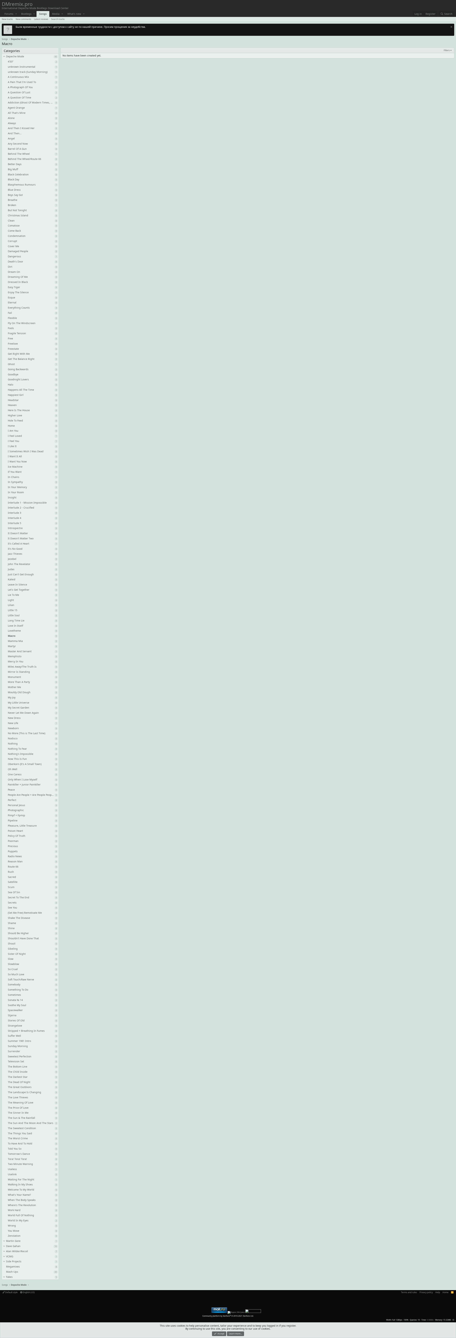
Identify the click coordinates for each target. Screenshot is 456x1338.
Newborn (13, 728)
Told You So (14, 1148)
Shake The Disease (19, 918)
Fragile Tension (17, 333)
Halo (10, 384)
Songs (43, 13)
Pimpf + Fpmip (16, 815)
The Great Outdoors (20, 1087)
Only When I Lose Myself (22, 779)
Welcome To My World (21, 1189)
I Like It (12, 446)
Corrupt (12, 241)
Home (11, 425)
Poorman (13, 841)
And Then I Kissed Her (21, 128)
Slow (10, 958)
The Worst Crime (18, 1138)
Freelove (13, 343)
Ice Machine (15, 466)
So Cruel (13, 969)
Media (55, 13)
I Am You (13, 430)
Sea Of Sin (14, 892)
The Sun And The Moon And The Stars (30, 1123)
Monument (14, 677)
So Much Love (16, 974)
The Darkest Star (18, 1077)
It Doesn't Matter (18, 533)
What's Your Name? (19, 1194)
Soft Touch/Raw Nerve (21, 979)
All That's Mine (16, 112)
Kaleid (11, 579)
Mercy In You (15, 661)
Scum (11, 887)
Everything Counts (19, 307)
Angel (11, 138)
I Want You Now (17, 461)
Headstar (13, 400)
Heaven (12, 405)
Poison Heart (15, 830)
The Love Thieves (18, 1097)
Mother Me (14, 687)
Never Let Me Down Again (23, 712)
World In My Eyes (18, 1220)
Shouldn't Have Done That (23, 938)
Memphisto (14, 656)
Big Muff (13, 169)
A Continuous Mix (18, 77)
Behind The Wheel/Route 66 (24, 159)
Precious (13, 846)
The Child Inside (17, 1071)
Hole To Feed (15, 420)
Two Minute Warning (20, 1164)
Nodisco (12, 738)
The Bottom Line (17, 1066)
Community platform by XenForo (228, 1316)
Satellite (12, 882)
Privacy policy (426, 1292)
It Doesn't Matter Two (20, 538)
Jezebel (12, 559)
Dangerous (14, 256)
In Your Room (16, 492)
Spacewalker (15, 1010)
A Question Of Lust (19, 92)
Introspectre (15, 528)
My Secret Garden (18, 707)
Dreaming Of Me (18, 276)
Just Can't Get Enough (21, 574)
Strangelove (15, 1025)
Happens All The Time (21, 389)
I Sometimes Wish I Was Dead (25, 451)
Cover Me (13, 246)
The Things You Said (20, 1133)
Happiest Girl (16, 395)
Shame (12, 923)
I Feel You (13, 441)
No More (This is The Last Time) (26, 733)
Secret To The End (18, 897)
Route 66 (13, 866)
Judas (11, 569)
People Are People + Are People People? (31, 794)
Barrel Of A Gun (17, 148)
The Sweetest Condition (22, 1128)
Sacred (12, 877)
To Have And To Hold (20, 1143)
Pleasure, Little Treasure (22, 825)
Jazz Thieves (15, 553)
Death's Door (15, 261)
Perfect (12, 800)
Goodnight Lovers (18, 379)
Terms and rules (409, 1292)
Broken (12, 205)
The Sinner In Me (18, 1112)
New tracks (7, 19)
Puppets (13, 851)
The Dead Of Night (19, 1082)
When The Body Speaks (22, 1200)
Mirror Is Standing (19, 671)
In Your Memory (17, 487)
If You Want (15, 471)
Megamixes (13, 1266)
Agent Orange (16, 107)
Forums (8, 13)
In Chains (13, 477)
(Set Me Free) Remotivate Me (25, 912)
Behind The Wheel (19, 153)
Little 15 (12, 610)
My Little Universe (18, 702)
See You (12, 907)
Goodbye (13, 374)
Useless (12, 1169)
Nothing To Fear (17, 748)
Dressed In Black (18, 282)
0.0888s (430, 1320)
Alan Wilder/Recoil (17, 1251)
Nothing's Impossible (20, 754)
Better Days (15, 164)
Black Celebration (18, 174)
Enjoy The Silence (18, 292)
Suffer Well (14, 1035)
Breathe (12, 200)
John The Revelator (19, 564)
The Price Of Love (18, 1107)
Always (12, 123)
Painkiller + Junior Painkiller (24, 784)
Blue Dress (14, 189)
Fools (11, 328)
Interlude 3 (14, 512)
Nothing (13, 743)
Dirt (10, 266)
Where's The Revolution (22, 1205)
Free (10, 338)
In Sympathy (15, 482)
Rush (11, 871)
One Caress (15, 774)
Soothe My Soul (17, 1005)
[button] (16, 14)
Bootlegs (26, 13)
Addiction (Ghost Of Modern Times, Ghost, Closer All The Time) (31, 102)
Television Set (16, 1061)
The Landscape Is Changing (24, 1092)
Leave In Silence (17, 584)
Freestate (13, 348)
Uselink (12, 1174)
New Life (13, 723)
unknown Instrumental (21, 66)
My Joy (11, 697)
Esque (11, 297)
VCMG (9, 1256)
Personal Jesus (16, 805)
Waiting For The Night (21, 1179)
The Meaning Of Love (20, 1102)
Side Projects (13, 1261)
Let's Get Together (18, 589)
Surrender (14, 1051)
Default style (11, 1292)
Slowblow (13, 964)
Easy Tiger (14, 287)
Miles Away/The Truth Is (22, 666)
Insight (12, 497)
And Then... (15, 133)
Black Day (13, 179)
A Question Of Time (19, 97)
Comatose (14, 225)
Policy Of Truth (16, 835)
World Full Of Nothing (21, 1215)
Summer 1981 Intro (19, 1041)
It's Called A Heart (18, 543)
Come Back (14, 230)
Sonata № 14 (15, 1000)
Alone (11, 118)
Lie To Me (13, 595)
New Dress (14, 718)
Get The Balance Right (21, 359)
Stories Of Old (16, 1020)
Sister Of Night (17, 954)
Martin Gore (13, 1241)
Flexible (12, 318)
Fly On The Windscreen (21, 323)
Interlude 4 (14, 518)
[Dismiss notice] (450, 27)
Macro (11, 635)
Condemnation (16, 236)
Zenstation (14, 1235)
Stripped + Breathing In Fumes (26, 1030)
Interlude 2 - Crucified (21, 507)
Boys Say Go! (15, 195)
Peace (11, 789)
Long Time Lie (16, 620)
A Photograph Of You (20, 87)
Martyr (12, 646)
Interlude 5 (14, 523)
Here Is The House (19, 410)
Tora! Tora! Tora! (17, 1159)
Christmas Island (18, 215)
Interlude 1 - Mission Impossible (27, 502)
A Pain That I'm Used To (22, 82)
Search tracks (58, 19)
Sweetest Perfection (19, 1056)
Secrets (12, 902)
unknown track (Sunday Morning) (28, 72)
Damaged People (18, 251)
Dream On (14, 272)
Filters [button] (447, 50)
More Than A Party (19, 682)
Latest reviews (41, 19)
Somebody (14, 984)
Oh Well (12, 769)
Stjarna (12, 1015)
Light (11, 600)
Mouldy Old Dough (19, 692)
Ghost (11, 364)
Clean (11, 220)
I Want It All (15, 456)
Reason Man (15, 861)
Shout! (11, 943)
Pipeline (12, 820)
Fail (10, 312)
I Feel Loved (15, 436)
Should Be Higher (18, 933)
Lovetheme (14, 630)
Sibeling (13, 948)
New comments (23, 19)
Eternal (12, 302)
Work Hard (14, 1210)
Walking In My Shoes (20, 1184)
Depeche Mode (15, 56)
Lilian (11, 605)
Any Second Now (18, 143)
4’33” (10, 61)
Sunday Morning (18, 1046)
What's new (74, 13)
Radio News (15, 856)
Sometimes (14, 994)
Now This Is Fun (17, 759)
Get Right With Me (19, 353)
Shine (11, 928)
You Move (13, 1230)
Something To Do (18, 989)
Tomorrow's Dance (19, 1153)
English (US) (28, 1292)
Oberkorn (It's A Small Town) (25, 764)
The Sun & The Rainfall (21, 1118)
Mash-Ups (12, 1271)
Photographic (16, 810)
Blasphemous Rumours (22, 184)
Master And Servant (20, 651)
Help (437, 1292)
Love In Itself (15, 625)
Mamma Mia (15, 641)
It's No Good (15, 548)
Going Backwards (18, 369)
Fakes (9, 1277)
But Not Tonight (17, 210)
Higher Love (15, 415)
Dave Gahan (13, 1246)
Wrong (12, 1225)
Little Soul (14, 615)
